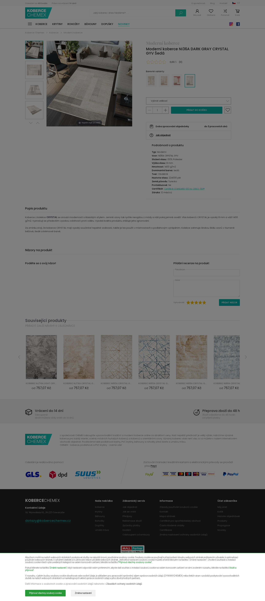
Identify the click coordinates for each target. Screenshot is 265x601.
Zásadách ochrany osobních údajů (124, 583)
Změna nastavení (83, 593)
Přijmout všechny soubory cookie (45, 593)
